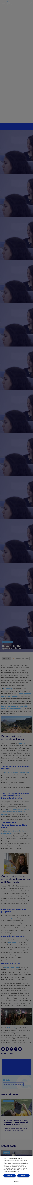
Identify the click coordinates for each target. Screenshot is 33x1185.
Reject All (10, 1175)
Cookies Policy (16, 1171)
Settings (16, 1181)
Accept (23, 1175)
